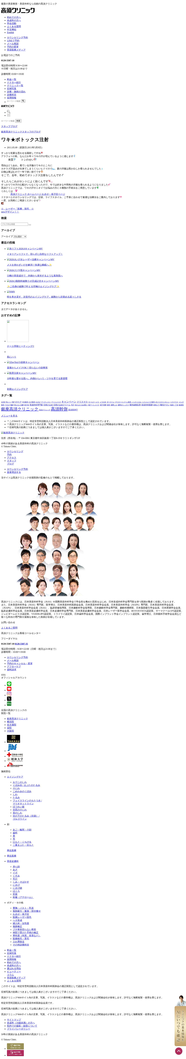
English (10, 32)
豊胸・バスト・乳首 (23, 908)
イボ (15, 872)
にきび (16, 885)
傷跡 (12, 405)
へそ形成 (17, 920)
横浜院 (10, 721)
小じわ (16, 788)
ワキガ (7, 405)
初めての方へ (14, 17)
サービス (91, 402)
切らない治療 (19, 405)
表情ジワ (156, 405)
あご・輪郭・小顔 (22, 829)
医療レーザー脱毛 (22, 917)
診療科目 (11, 94)
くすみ (16, 876)
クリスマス (82, 402)
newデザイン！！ (10, 212)
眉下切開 (103, 405)
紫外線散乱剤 (135, 405)
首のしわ (17, 813)
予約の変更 (13, 46)
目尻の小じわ (20, 810)
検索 (18, 121)
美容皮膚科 (13, 861)
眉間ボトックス (123, 405)
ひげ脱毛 (32, 402)
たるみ (16, 797)
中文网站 (11, 29)
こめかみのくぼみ (22, 791)
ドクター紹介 (14, 82)
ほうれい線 (18, 806)
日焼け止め (48, 405)
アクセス (11, 457)
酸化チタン (165, 405)
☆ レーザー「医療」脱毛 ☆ (17, 208)
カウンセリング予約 (17, 37)
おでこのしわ (20, 782)
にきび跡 (17, 888)
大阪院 (10, 731)
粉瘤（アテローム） (23, 897)
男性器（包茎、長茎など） (27, 935)
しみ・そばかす (21, 882)
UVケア (18, 402)
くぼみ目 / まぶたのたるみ (26, 785)
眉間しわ (114, 405)
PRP (13, 402)
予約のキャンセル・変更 (20, 663)
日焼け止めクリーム (61, 405)
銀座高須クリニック (20, 409)
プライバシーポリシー (18, 1029)
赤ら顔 (16, 866)
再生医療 (11, 850)
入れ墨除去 (18, 941)
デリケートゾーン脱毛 (123, 402)
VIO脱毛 (25, 402)
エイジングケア (15, 777)
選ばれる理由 (14, 968)
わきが (38, 402)
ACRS (3, 402)
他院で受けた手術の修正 (25, 932)
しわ (15, 794)
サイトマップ (14, 1019)
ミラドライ (174, 402)
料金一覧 (11, 79)
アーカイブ (7, 236)
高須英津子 (73, 410)
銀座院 (181, 405)
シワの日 (103, 402)
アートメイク (56, 402)
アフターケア (14, 666)
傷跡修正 (17, 926)
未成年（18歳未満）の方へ (21, 1023)
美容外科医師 (147, 405)
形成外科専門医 (36, 405)
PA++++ (8, 402)
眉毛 (108, 405)
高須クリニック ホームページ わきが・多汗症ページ (37, 194)
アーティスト (46, 402)
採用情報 (11, 98)
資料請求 (11, 669)
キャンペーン (68, 401)
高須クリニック (44, 410)
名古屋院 (11, 724)
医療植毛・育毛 (21, 938)
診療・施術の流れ (16, 91)
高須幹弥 (59, 409)
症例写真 (11, 88)
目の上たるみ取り (81, 405)
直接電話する (14, 472)
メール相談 (13, 43)
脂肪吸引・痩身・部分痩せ (27, 911)
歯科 (15, 833)
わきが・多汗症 (21, 914)
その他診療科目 (21, 945)
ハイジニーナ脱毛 (148, 402)
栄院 (9, 728)
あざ (15, 869)
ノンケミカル (136, 402)
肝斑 (15, 894)
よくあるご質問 (9, 628)
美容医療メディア (16, 50)
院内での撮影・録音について (22, 1026)
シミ (97, 402)
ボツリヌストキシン (162, 402)
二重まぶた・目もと (23, 845)
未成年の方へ (14, 20)
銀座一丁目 (174, 405)
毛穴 (72, 405)
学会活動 (11, 23)
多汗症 (26, 405)
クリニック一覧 (15, 85)
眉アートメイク (93, 405)
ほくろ (16, 891)
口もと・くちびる (22, 842)
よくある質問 (14, 26)
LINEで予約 (13, 40)
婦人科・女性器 (21, 923)
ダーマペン (111, 402)
